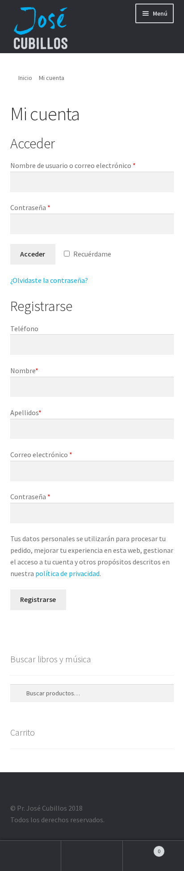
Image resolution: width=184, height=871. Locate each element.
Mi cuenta (30, 856)
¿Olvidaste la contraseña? (49, 280)
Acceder (32, 253)
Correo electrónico (41, 454)
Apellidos (26, 412)
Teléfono (24, 328)
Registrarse (38, 599)
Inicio (25, 78)
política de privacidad (67, 573)
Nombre (24, 370)
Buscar (91, 856)
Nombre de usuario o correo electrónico (73, 165)
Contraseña (30, 207)
